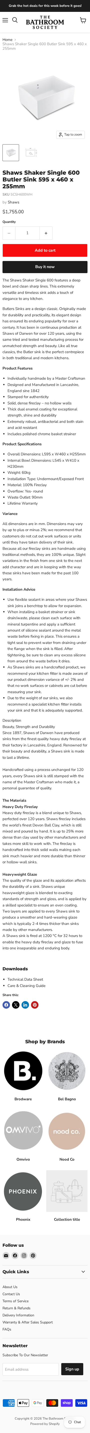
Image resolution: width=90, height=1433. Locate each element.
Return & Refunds (16, 1308)
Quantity (9, 222)
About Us (10, 1287)
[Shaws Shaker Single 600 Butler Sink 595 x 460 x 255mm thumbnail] (11, 153)
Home (7, 40)
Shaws (13, 202)
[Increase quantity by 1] (46, 233)
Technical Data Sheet (25, 979)
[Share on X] (16, 1005)
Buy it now (45, 267)
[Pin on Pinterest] (34, 1005)
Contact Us (11, 1294)
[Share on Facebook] (6, 1005)
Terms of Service (15, 1301)
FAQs (6, 1329)
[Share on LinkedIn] (25, 1005)
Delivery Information (18, 1315)
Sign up (72, 1369)
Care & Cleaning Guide (27, 985)
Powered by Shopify (45, 1424)
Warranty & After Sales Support (27, 1322)
